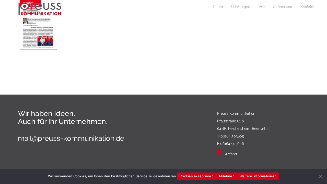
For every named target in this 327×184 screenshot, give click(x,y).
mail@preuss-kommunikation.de (71, 138)
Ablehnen (227, 176)
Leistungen (240, 7)
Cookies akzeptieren (197, 176)
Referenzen (282, 7)
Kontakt (306, 7)
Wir (261, 7)
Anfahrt (230, 154)
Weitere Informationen (258, 176)
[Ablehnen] (320, 176)
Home (217, 7)
